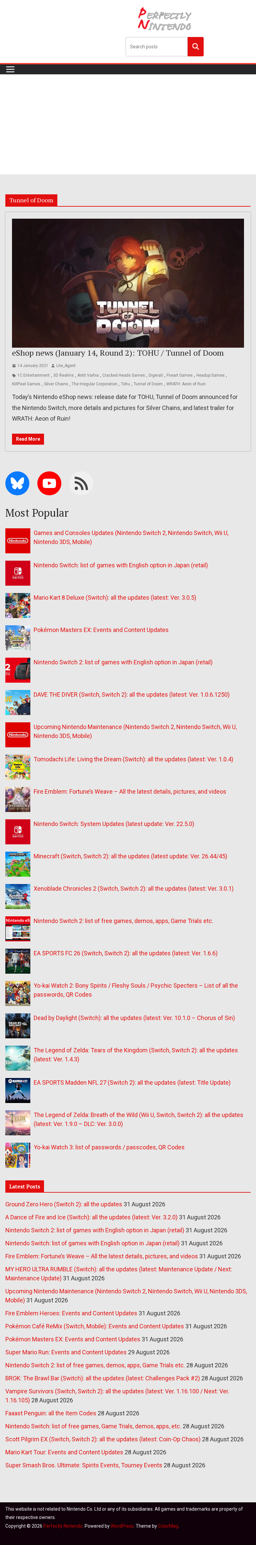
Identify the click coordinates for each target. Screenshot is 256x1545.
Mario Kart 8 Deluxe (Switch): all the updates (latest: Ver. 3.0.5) (115, 597)
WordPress (122, 1526)
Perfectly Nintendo (63, 1526)
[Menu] (10, 69)
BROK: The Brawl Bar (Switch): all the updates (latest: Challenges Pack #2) (102, 1378)
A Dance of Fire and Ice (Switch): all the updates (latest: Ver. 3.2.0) (91, 1217)
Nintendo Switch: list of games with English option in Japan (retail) (121, 565)
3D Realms (63, 375)
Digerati (156, 375)
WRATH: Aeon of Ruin (186, 384)
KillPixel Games (26, 384)
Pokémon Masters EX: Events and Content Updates (101, 629)
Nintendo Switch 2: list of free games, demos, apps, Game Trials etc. (123, 920)
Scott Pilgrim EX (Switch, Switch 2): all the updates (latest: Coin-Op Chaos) (103, 1439)
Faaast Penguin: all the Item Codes (50, 1413)
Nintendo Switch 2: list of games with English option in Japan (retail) (123, 662)
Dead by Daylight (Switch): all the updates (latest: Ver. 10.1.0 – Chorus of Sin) (134, 1017)
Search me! (196, 46)
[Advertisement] (128, 124)
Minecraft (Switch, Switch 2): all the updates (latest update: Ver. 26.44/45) (130, 856)
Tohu (125, 384)
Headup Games (210, 375)
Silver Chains (56, 384)
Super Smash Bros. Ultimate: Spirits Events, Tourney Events (83, 1465)
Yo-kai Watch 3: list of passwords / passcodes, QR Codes (109, 1147)
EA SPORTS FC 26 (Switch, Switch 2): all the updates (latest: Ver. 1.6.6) (126, 953)
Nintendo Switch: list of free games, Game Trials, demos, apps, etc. (93, 1426)
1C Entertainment (33, 375)
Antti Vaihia (88, 375)
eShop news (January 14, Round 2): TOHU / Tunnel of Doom (118, 352)
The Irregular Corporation (94, 384)
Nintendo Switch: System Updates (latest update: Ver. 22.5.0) (114, 823)
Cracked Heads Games (123, 375)
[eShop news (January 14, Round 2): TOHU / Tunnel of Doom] (128, 283)
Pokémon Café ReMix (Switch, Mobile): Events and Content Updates (94, 1326)
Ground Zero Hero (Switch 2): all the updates (63, 1204)
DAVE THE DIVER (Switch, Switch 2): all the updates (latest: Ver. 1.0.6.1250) (132, 694)
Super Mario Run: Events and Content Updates (66, 1352)
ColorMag (168, 1526)
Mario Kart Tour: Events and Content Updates (64, 1452)
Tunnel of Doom (148, 384)
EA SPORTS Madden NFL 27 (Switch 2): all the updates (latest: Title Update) (132, 1082)
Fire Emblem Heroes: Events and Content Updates (71, 1313)
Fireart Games (180, 375)
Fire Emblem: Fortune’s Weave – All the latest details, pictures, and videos (130, 791)
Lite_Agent (66, 365)
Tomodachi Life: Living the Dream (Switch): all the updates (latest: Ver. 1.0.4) (133, 759)
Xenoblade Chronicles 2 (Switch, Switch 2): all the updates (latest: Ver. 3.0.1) (134, 888)
